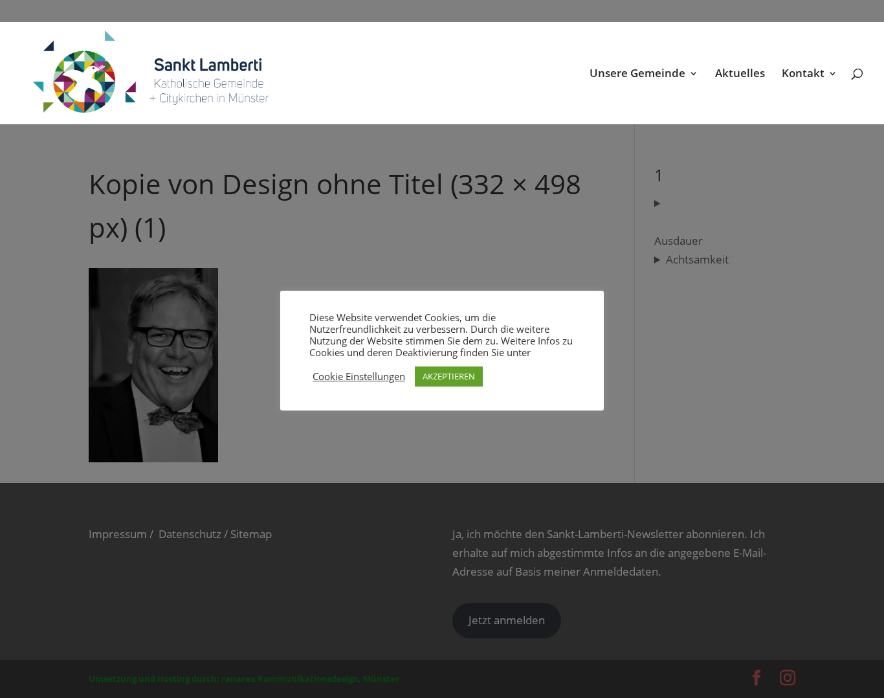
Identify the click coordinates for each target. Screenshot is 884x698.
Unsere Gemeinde (637, 74)
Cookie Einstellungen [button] (359, 376)
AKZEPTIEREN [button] (449, 376)
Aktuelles (740, 74)
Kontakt (803, 74)
